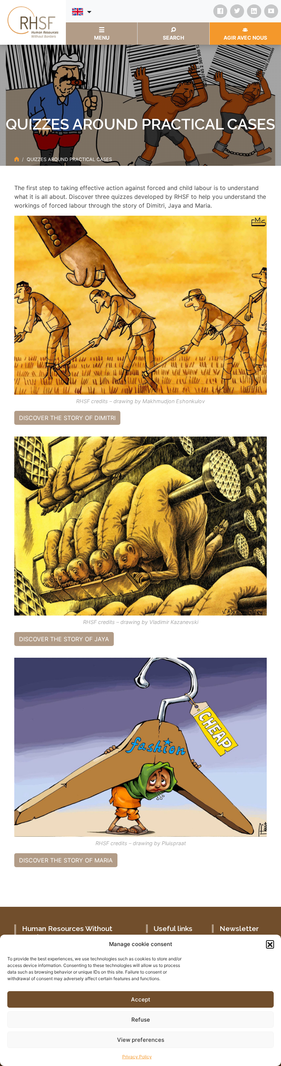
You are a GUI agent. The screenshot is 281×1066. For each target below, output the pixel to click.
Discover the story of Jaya (64, 639)
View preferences (140, 1039)
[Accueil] (16, 159)
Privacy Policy (137, 1056)
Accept (140, 999)
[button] (270, 944)
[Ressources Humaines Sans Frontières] (33, 21)
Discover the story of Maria (66, 860)
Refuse (140, 1019)
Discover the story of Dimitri (67, 417)
